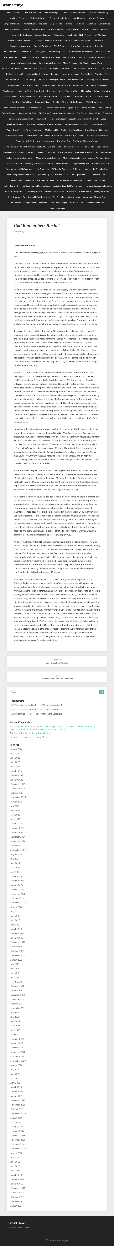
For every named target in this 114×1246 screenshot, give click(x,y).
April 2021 (15, 1030)
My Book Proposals (71, 158)
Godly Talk (72, 35)
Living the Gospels (96, 18)
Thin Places (81, 113)
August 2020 (16, 1065)
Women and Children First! (94, 197)
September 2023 (18, 902)
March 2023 (16, 929)
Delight (9, 74)
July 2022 (14, 964)
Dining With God (101, 191)
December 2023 (17, 889)
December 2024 (17, 836)
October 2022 (17, 951)
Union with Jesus (102, 96)
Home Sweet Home (15, 124)
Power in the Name (50, 74)
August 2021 (16, 1012)
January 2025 (16, 832)
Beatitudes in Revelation (93, 46)
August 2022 (16, 959)
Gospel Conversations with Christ (83, 119)
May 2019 (15, 1122)
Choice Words (85, 191)
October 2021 (17, 1003)
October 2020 (17, 1056)
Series (16, 12)
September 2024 (18, 850)
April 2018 (15, 1170)
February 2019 (17, 1131)
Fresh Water (94, 113)
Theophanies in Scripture (51, 135)
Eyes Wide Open (44, 174)
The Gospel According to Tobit (23, 202)
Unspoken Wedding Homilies (23, 63)
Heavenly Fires (40, 51)
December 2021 (17, 995)
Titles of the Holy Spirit (47, 96)
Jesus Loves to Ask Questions (95, 158)
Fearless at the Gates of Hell (20, 119)
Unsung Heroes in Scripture (48, 158)
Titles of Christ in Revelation (77, 40)
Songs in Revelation (42, 46)
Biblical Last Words (90, 29)
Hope (102, 180)
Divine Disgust (76, 102)
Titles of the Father (102, 91)
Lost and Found (54, 147)
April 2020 (15, 1082)
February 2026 (17, 775)
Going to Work (91, 180)
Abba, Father (59, 35)
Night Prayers (85, 35)
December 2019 (17, 1100)
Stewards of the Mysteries (19, 40)
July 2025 (14, 806)
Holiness (68, 24)
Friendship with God (25, 141)
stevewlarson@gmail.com (19, 1227)
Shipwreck (107, 113)
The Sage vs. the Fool (79, 174)
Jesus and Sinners (55, 29)
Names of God (11, 96)
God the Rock (86, 74)
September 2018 (18, 1148)
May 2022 (15, 973)
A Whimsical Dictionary (98, 12)
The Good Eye (101, 74)
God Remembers (12, 79)
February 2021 (17, 1039)
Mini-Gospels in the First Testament (60, 191)
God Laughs (8, 91)
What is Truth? (12, 130)
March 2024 (16, 876)
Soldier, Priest (66, 96)
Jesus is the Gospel (57, 119)
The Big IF (53, 68)
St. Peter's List (76, 202)
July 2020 (14, 1069)
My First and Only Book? (55, 130)
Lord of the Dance (99, 174)
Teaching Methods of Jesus (20, 35)
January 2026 (16, 779)
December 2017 (17, 1188)
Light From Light (42, 169)
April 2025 (15, 819)
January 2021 (16, 1043)
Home (8, 12)
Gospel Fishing (28, 79)
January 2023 (16, 938)
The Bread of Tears (13, 163)
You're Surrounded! (30, 85)
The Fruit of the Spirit (29, 57)
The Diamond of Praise (55, 107)
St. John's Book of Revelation (69, 180)
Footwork (79, 96)
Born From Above (60, 102)
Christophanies (72, 29)
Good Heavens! (103, 147)
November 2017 (17, 1192)
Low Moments (79, 68)
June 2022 (15, 968)
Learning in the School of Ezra (95, 169)
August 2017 (16, 1205)
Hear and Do (93, 68)
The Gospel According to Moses (33, 737)
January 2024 (16, 885)
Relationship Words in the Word (20, 174)
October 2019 (17, 1109)
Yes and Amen (97, 63)
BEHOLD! (84, 63)
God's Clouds (88, 147)
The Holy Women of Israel (76, 124)
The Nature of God (33, 12)
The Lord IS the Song (45, 152)
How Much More (88, 107)
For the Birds (31, 135)
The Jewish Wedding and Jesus (51, 79)
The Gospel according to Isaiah (98, 186)
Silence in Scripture (100, 163)
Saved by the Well (57, 208)
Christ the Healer (102, 51)
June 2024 (15, 863)
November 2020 (17, 1052)
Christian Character (18, 18)
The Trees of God (75, 79)
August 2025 (16, 801)
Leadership (91, 24)
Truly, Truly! (39, 91)
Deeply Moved (13, 85)
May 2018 (15, 1166)
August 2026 (16, 749)
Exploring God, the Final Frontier (39, 163)
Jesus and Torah (30, 68)
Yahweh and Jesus (70, 74)
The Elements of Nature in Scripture (18, 152)
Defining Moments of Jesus (17, 29)
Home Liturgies (78, 18)
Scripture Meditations (59, 18)
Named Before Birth (53, 40)
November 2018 (17, 1140)
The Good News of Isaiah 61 (21, 180)
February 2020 (17, 1091)
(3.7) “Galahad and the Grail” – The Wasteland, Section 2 (36, 709)
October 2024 (17, 845)
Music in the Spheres (14, 191)
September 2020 (18, 1061)
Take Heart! (41, 119)
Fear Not (105, 29)
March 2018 (16, 1175)
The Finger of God (55, 91)
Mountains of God (80, 85)
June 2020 (15, 1074)
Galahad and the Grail (95, 202)
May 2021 (15, 1025)
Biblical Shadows (63, 163)
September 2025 (18, 797)
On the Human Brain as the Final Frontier (47, 729)
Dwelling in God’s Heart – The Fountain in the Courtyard (36, 713)
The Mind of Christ (98, 124)
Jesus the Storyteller (51, 57)
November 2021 (17, 999)
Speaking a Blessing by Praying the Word (44, 124)
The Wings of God (34, 191)
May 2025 (15, 815)
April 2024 (15, 872)
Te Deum (38, 40)
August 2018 (16, 1153)
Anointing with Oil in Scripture (19, 169)
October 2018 (17, 1144)
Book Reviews (14, 197)
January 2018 (16, 1183)
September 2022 (18, 955)
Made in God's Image (11, 68)
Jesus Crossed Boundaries (14, 107)
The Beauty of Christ (74, 135)
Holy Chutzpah (48, 85)
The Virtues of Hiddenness (96, 130)
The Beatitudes (29, 24)
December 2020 (17, 1047)
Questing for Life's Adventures (36, 197)
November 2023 (17, 894)
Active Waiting (104, 107)
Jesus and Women (43, 35)
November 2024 (17, 841)
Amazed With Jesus (83, 152)
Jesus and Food (33, 74)
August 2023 (16, 907)
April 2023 (15, 924)
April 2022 (15, 977)
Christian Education (38, 18)
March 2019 (16, 1126)
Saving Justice (64, 85)
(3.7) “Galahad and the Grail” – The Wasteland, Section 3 (36, 705)
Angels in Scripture (81, 163)
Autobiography (38, 29)
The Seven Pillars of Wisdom (85, 141)
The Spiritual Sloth (10, 186)
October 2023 (17, 898)
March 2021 (16, 1034)
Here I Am (26, 51)
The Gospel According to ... (74, 57)
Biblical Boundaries (94, 102)
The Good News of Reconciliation (35, 186)
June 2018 (15, 1161)
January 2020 (16, 1096)
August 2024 (16, 854)
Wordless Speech (57, 51)
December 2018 (17, 1135)
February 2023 (17, 933)
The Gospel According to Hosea (66, 197)
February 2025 (17, 828)
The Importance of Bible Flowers (19, 158)
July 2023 (14, 911)
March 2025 (16, 823)
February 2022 (17, 986)
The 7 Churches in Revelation (67, 46)
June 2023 (15, 916)
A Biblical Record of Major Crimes (67, 186)
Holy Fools (79, 24)
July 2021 (14, 1017)
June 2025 (15, 810)
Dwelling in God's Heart (22, 102)
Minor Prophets (70, 63)
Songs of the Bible (12, 24)
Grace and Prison (42, 102)
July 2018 (14, 1157)
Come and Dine (72, 91)
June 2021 (15, 1021)
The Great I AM (11, 57)
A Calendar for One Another (79, 51)
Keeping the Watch (14, 135)
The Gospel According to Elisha (35, 733)
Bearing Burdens (9, 113)
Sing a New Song (65, 152)
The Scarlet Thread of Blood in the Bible (56, 113)
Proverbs (43, 24)
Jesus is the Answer (45, 141)
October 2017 (17, 1197)
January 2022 (16, 990)
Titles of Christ (99, 40)
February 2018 (17, 1179)
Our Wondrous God (103, 152)
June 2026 (15, 757)
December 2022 (17, 942)
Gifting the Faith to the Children (66, 169)
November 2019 (17, 1104)
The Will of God (63, 141)
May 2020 (15, 1078)
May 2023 (15, 920)
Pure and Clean (61, 174)
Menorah (43, 202)
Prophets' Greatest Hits (99, 57)
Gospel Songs (56, 24)
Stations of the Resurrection (73, 12)
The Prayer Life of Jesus (31, 130)
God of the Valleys (99, 85)
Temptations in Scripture (49, 63)
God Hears (65, 68)
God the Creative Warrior (97, 135)
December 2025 (17, 784)
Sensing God (104, 24)
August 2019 (16, 1118)
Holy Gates (86, 91)
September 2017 (18, 1201)
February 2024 (17, 880)
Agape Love (73, 107)
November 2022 (17, 946)
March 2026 (16, 771)
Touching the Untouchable (97, 79)
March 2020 (16, 1087)
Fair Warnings (100, 35)
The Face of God (23, 91)
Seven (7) (19, 74)
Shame (43, 68)
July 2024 (14, 858)
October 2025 (17, 793)
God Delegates (35, 107)
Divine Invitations (12, 51)
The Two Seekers (71, 147)
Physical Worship (27, 96)
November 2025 (17, 788)
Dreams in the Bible (27, 113)
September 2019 (18, 1113)
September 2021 (18, 1008)
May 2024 (15, 867)
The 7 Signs (106, 68)
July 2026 (14, 753)
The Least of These (45, 180)
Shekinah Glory (75, 130)
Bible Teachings (51, 12)
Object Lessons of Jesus (20, 46)
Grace (103, 119)
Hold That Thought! (59, 202)
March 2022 (16, 981)
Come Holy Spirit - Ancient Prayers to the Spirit (24, 147)
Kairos (89, 96)
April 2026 (15, 766)
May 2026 (15, 762)
